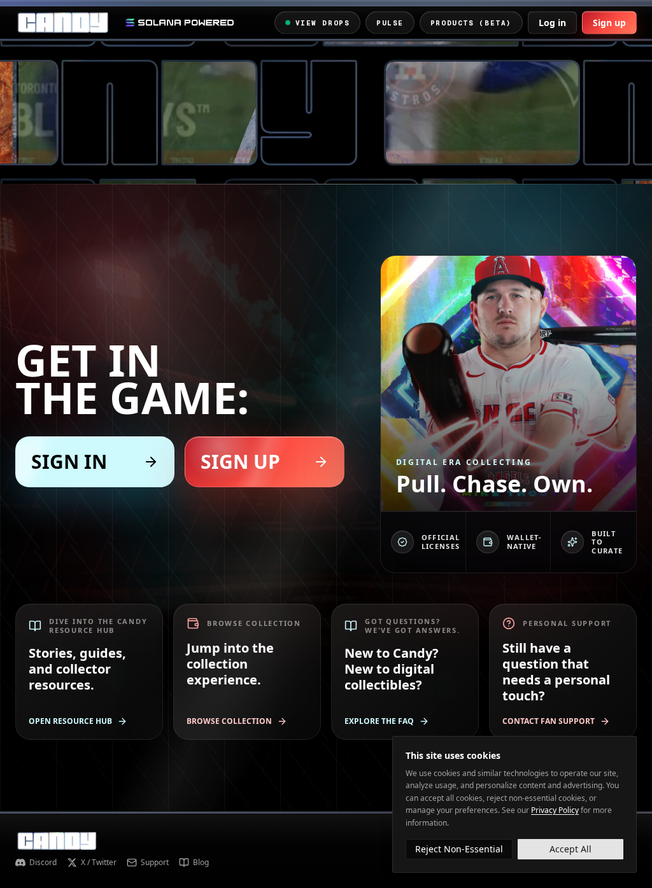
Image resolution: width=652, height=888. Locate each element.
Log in (552, 23)
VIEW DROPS (322, 22)
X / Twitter (99, 862)
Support (155, 862)
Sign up (609, 23)
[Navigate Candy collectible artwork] (508, 383)
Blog (201, 862)
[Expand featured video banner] (326, 112)
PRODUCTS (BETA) (471, 22)
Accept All (570, 849)
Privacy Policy (555, 810)
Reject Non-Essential (459, 849)
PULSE (390, 22)
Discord (43, 862)
